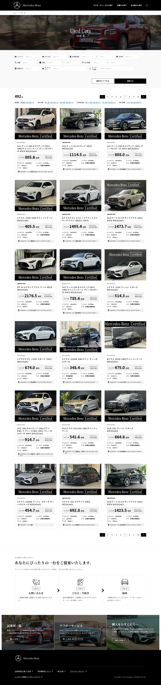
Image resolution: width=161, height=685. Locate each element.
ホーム (14, 13)
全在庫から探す (136, 5)
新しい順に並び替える (93, 102)
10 (138, 97)
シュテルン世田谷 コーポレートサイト (27, 677)
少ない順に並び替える (134, 102)
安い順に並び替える (51, 102)
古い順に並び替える (109, 102)
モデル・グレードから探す (103, 5)
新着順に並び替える (27, 102)
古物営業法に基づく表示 (23, 671)
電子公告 (60, 671)
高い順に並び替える (66, 102)
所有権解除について (44, 671)
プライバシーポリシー (77, 671)
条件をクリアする (102, 81)
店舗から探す (122, 5)
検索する (130, 81)
